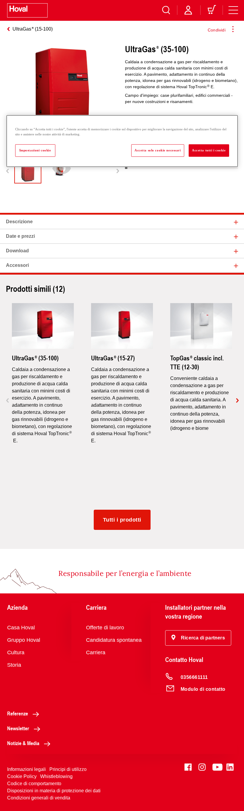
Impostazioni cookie (35, 150)
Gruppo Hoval (23, 640)
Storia (14, 665)
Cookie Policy (22, 776)
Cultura (15, 652)
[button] (198, 638)
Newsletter (18, 728)
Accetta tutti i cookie (209, 150)
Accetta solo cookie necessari (157, 150)
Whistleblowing (56, 776)
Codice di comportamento (34, 783)
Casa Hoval (21, 628)
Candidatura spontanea (114, 640)
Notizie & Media (23, 743)
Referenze (17, 713)
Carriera (95, 652)
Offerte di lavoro (105, 628)
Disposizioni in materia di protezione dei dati (54, 790)
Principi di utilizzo (68, 769)
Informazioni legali (26, 769)
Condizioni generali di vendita (38, 797)
